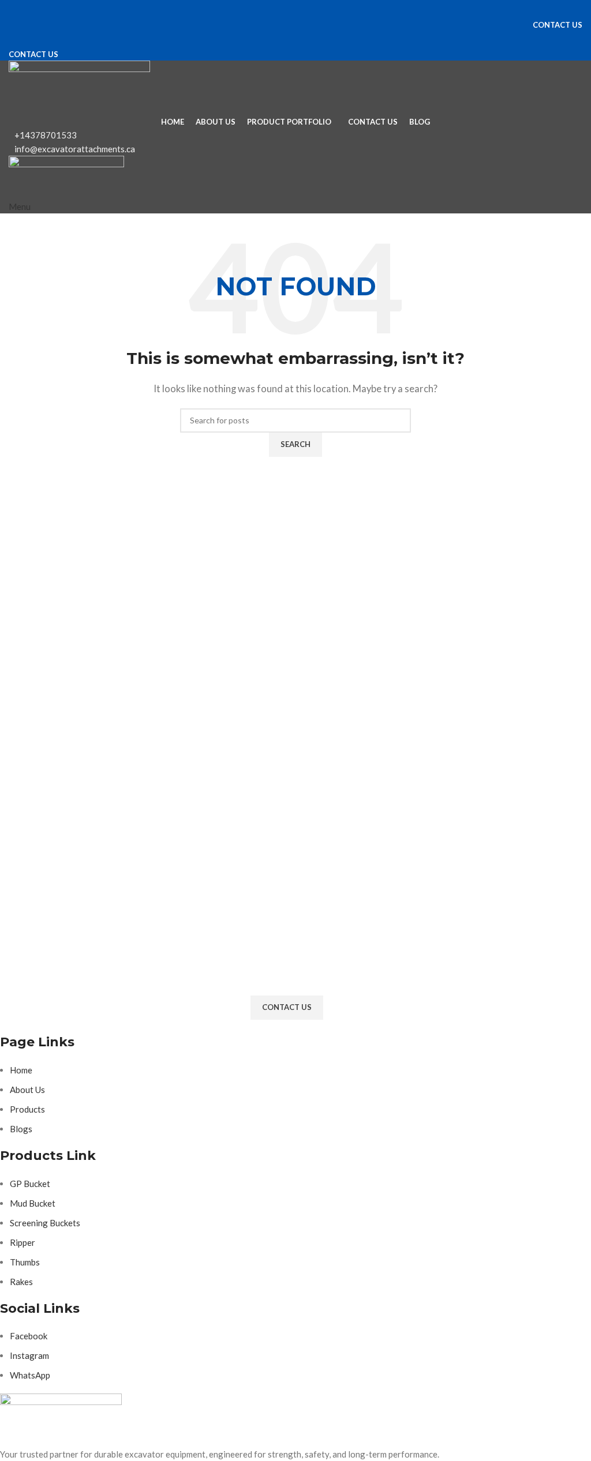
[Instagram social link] (295, 8)
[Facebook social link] (274, 8)
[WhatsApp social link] (316, 8)
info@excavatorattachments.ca (74, 149)
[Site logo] (79, 86)
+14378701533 (45, 135)
